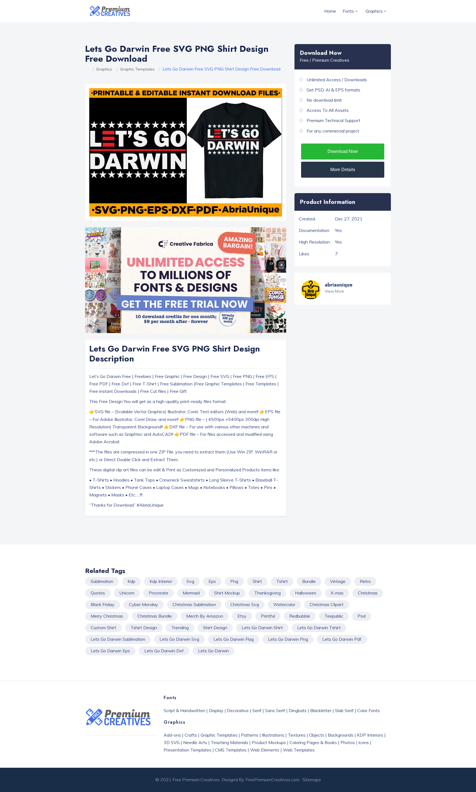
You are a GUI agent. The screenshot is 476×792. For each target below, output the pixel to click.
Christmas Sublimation (194, 604)
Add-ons (172, 735)
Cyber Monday (143, 604)
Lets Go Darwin (213, 650)
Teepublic (333, 616)
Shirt (257, 581)
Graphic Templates (137, 69)
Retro (365, 581)
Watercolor (284, 604)
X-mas (337, 593)
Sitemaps (311, 779)
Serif (256, 710)
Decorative (238, 710)
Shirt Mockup (227, 593)
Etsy (242, 616)
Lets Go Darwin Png (288, 639)
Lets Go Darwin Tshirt (319, 627)
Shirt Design (215, 627)
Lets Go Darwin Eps (110, 650)
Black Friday (103, 604)
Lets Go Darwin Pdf (341, 639)
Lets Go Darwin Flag (233, 639)
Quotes (98, 593)
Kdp (131, 581)
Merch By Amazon (204, 616)
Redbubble (299, 616)
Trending (180, 627)
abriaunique (339, 284)
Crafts (191, 735)
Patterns (249, 735)
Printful (268, 616)
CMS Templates (231, 750)
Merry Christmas (107, 616)
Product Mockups (269, 742)
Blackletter (320, 710)
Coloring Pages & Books (313, 742)
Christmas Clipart (327, 604)
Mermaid (191, 593)
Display (216, 710)
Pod (362, 616)
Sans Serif (275, 710)
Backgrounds (340, 735)
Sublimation (102, 581)
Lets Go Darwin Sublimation (118, 639)
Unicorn (126, 593)
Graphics (374, 11)
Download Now (343, 151)
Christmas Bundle (154, 616)
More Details (342, 169)
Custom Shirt (103, 627)
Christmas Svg (244, 604)
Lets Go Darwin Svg (179, 639)
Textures (296, 735)
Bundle (309, 581)
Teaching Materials (229, 742)
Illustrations (273, 735)
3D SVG (172, 742)
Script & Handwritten (184, 710)
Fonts (348, 11)
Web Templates (299, 750)
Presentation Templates (187, 750)
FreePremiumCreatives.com (272, 779)
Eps (212, 581)
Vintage (337, 581)
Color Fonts (368, 710)
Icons (363, 742)
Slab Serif (344, 710)
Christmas (368, 593)
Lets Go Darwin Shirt (262, 627)
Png (234, 581)
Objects (316, 735)
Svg (190, 581)
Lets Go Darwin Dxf (164, 650)
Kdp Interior (161, 581)
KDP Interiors (370, 735)
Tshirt (282, 581)
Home (330, 11)
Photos (347, 742)
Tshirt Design (144, 627)
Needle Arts (195, 742)
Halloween (305, 593)
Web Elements (264, 750)
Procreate (158, 593)
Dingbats (298, 710)
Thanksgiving (267, 593)
